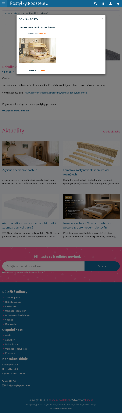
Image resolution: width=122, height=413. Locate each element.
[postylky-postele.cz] (29, 3)
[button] (103, 3)
